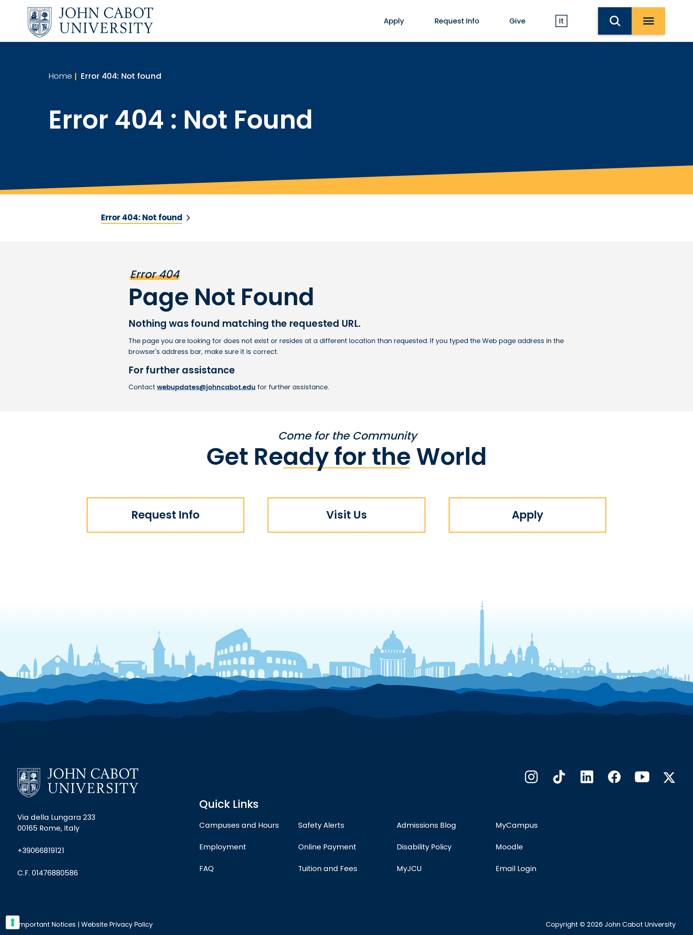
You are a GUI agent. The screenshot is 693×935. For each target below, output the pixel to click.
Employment (222, 847)
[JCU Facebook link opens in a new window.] (613, 779)
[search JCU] (615, 21)
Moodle (509, 847)
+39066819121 (40, 850)
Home (60, 76)
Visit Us (346, 515)
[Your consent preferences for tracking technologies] (12, 922)
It (561, 21)
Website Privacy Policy (117, 924)
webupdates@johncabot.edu (206, 386)
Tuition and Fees (327, 868)
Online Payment (327, 847)
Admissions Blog (426, 825)
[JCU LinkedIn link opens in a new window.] (586, 779)
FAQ (206, 868)
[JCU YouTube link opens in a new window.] (641, 779)
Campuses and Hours (239, 825)
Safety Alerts (321, 825)
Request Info (457, 21)
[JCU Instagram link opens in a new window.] (530, 779)
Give (517, 21)
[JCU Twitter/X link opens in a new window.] (669, 777)
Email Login (516, 868)
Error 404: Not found (120, 76)
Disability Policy (424, 847)
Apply (394, 21)
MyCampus (517, 825)
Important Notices (46, 924)
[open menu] (648, 21)
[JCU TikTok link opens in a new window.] (558, 779)
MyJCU (409, 868)
